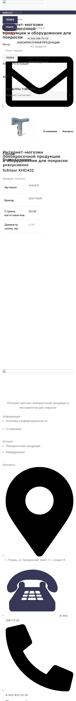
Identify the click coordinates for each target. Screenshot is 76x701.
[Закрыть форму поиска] (4, 4)
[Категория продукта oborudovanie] (38, 58)
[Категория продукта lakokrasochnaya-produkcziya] (38, 42)
